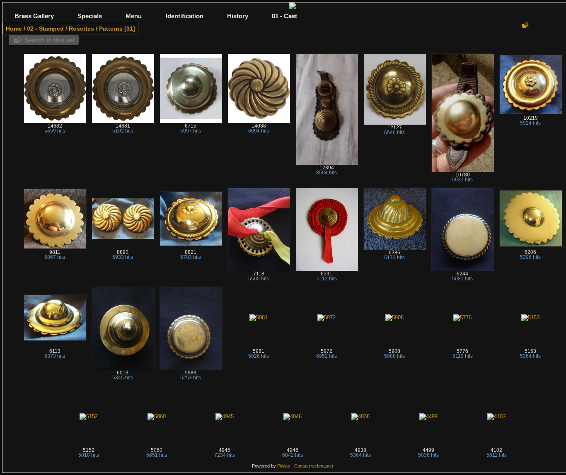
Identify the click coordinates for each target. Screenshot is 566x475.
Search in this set (49, 39)
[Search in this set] (524, 25)
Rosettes (81, 28)
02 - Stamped (45, 28)
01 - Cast (284, 15)
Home (14, 28)
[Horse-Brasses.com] (292, 7)
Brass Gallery (34, 15)
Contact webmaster (314, 465)
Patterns (111, 28)
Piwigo (283, 465)
